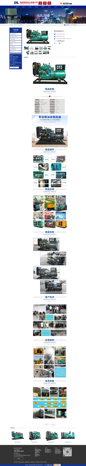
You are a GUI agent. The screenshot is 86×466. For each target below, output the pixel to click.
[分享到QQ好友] (60, 41)
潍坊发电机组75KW (46, 424)
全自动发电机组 (57, 449)
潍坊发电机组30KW (48, 449)
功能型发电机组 (13, 41)
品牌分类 (12, 51)
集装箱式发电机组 (58, 452)
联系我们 (14, 67)
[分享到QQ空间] (59, 41)
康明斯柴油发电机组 (14, 36)
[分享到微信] (63, 41)
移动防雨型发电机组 (58, 451)
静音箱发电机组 (57, 450)
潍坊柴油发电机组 (38, 449)
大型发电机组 (13, 46)
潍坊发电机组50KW (48, 451)
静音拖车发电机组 (58, 453)
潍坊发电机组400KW (53, 424)
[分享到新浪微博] (62, 41)
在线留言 (18, 458)
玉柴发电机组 (37, 451)
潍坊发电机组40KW (48, 450)
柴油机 (36, 453)
